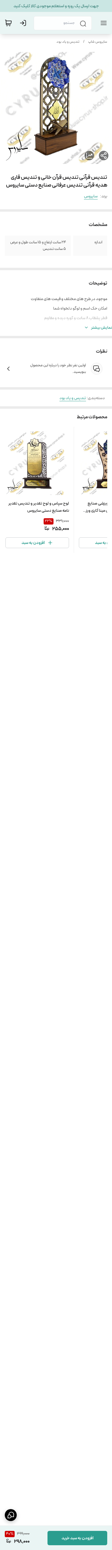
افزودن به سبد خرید (77, 1538)
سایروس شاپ (97, 41)
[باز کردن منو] (102, 23)
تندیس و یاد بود (67, 41)
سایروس (91, 196)
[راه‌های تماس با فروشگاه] (11, 1515)
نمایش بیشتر (101, 327)
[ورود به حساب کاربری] (24, 23)
